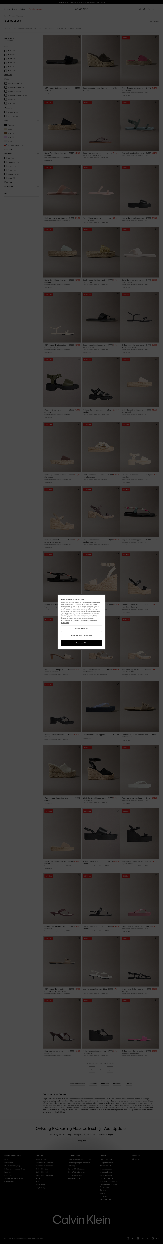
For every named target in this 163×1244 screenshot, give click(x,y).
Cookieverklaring (67, 620)
